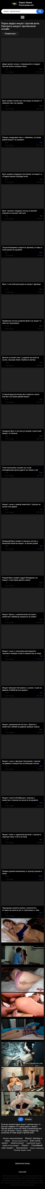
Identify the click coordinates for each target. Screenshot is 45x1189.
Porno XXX (22, 1172)
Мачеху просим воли (20, 1141)
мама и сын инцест (10, 1145)
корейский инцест (33, 1143)
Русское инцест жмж (22, 1150)
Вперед (28, 1119)
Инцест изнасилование (13, 1138)
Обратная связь (22, 1164)
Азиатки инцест (17, 1143)
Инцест (25, 1145)
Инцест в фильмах (37, 1148)
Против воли (22, 1148)
